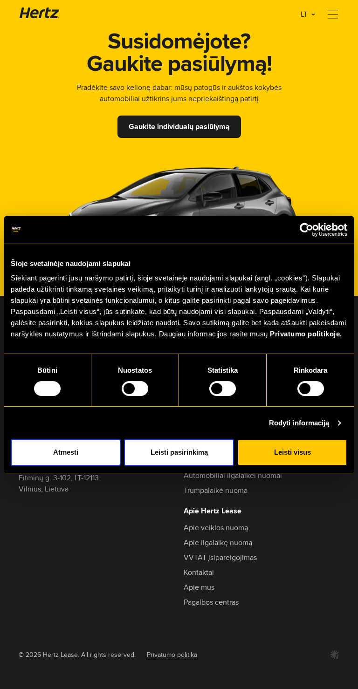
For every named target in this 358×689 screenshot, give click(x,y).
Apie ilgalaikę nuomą (218, 542)
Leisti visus (292, 452)
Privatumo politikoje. (306, 334)
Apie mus (199, 587)
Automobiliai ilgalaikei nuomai (233, 475)
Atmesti (65, 452)
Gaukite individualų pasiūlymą (179, 126)
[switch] (135, 388)
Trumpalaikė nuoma (216, 490)
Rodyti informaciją (299, 423)
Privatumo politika (172, 654)
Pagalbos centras (211, 602)
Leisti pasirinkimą (179, 452)
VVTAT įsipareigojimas (220, 557)
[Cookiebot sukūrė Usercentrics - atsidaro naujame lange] (306, 230)
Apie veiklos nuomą (216, 527)
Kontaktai (199, 572)
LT (305, 14)
